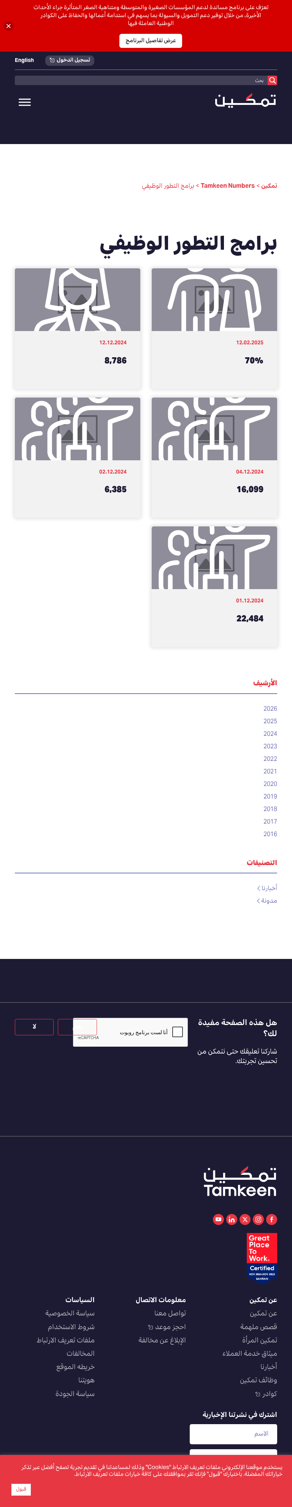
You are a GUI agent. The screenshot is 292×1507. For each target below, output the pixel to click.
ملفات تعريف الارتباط (65, 1341)
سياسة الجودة (75, 1394)
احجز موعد (170, 1327)
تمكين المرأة (259, 1341)
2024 (270, 734)
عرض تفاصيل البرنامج (150, 41)
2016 (270, 834)
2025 (270, 721)
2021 (270, 771)
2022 (270, 759)
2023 (270, 746)
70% (254, 361)
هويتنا (86, 1381)
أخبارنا (269, 888)
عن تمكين (263, 1314)
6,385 (116, 490)
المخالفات (81, 1354)
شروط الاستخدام (71, 1327)
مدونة (269, 901)
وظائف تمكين (258, 1381)
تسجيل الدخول (73, 60)
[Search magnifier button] (272, 80)
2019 (270, 797)
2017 (270, 822)
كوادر (269, 1394)
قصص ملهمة (258, 1327)
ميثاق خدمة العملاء (249, 1354)
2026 (270, 709)
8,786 (116, 361)
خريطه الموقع (75, 1367)
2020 (270, 784)
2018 (270, 809)
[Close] (8, 26)
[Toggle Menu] (25, 102)
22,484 (249, 619)
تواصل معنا (170, 1314)
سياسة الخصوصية (70, 1314)
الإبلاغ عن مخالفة (162, 1341)
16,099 (249, 490)
